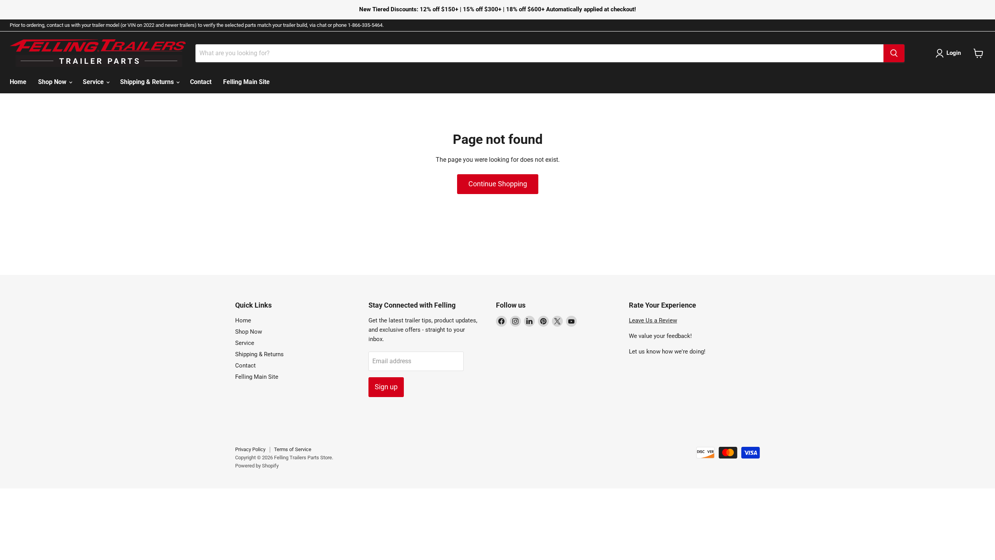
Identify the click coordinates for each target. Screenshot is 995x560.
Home (18, 82)
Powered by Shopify (257, 466)
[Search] (893, 53)
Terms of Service (292, 449)
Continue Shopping (497, 184)
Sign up (386, 387)
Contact (200, 82)
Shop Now (53, 82)
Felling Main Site (246, 82)
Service (94, 82)
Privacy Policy (250, 449)
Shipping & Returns (147, 82)
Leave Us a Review (653, 320)
